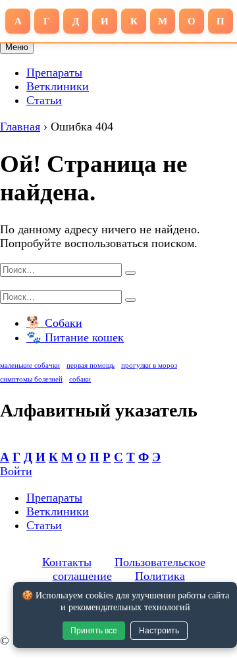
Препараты (54, 72)
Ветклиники (57, 86)
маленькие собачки (30, 365)
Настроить (159, 630)
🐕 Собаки (54, 323)
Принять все (93, 630)
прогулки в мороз (149, 365)
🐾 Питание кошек (75, 337)
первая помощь (90, 365)
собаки (80, 379)
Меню (16, 47)
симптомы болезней (31, 379)
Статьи (44, 100)
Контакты (67, 562)
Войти (16, 471)
